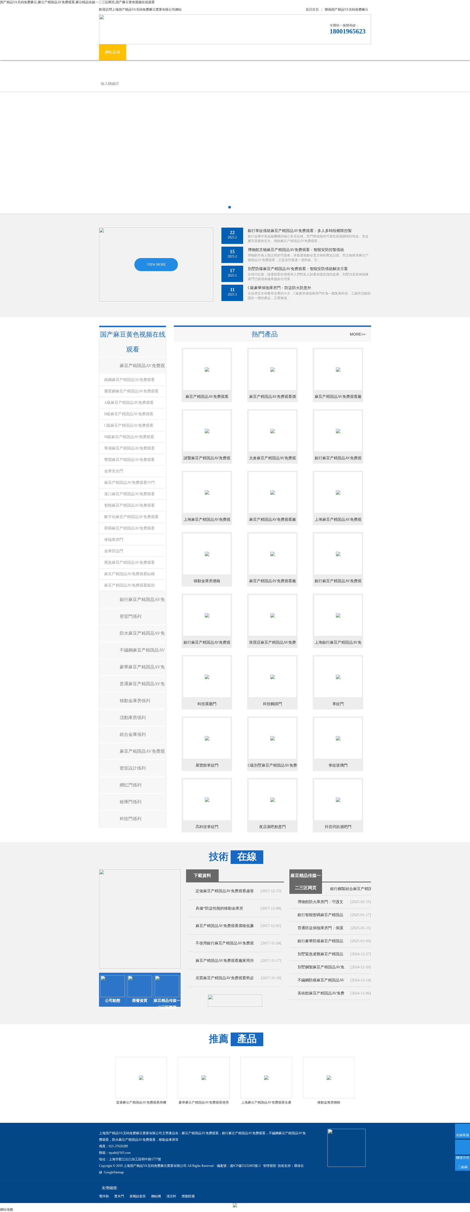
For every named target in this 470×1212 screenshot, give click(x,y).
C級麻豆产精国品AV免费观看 (128, 425)
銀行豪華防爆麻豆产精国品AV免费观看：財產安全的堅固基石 (321, 943)
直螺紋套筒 (137, 1196)
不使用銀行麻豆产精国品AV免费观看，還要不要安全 (225, 946)
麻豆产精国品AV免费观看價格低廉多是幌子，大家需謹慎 (225, 929)
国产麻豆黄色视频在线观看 (182, 52)
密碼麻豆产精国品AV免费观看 (129, 528)
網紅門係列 (130, 785)
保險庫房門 (113, 540)
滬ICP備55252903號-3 (245, 1166)
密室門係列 (130, 616)
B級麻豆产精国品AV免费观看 (128, 414)
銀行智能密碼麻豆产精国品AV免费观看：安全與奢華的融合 (321, 917)
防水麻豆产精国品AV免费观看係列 (142, 636)
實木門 (119, 1196)
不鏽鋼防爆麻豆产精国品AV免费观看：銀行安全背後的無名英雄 (321, 982)
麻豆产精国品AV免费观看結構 (129, 574)
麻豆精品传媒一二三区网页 (267, 52)
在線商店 (309, 52)
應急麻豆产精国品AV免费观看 (129, 562)
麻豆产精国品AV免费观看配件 (142, 754)
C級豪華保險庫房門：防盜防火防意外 (279, 288)
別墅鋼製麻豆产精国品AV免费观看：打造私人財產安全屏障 (321, 969)
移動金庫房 (167, 1140)
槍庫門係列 (130, 801)
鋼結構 (156, 1196)
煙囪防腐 (188, 1196)
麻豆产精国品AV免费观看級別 (129, 585)
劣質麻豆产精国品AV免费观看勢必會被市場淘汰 (225, 981)
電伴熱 (104, 1196)
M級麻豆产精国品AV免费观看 (129, 437)
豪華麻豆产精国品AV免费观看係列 (142, 670)
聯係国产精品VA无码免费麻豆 (346, 9)
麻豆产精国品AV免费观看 (200, 1133)
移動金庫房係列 (135, 700)
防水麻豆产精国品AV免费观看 (134, 1140)
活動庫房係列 (133, 717)
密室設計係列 (133, 768)
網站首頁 (112, 52)
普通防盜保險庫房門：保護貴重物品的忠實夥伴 (320, 930)
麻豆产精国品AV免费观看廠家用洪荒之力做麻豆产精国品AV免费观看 (225, 964)
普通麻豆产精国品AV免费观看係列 (142, 686)
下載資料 (202, 875)
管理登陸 (269, 1166)
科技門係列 (130, 818)
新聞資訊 (224, 52)
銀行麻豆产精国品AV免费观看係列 (142, 602)
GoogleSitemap (114, 1172)
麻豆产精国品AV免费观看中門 (129, 483)
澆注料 (171, 1196)
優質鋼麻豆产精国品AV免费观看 (131, 391)
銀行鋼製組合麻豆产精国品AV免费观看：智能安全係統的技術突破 (353, 891)
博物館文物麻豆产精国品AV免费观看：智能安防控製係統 (296, 250)
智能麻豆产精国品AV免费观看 (129, 505)
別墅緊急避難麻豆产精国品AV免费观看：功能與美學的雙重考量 (321, 956)
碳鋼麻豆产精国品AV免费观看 (129, 380)
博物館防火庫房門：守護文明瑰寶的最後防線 (320, 904)
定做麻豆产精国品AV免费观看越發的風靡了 (225, 894)
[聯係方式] (462, 1147)
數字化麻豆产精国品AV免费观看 (131, 517)
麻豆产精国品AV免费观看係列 (142, 368)
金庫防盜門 (113, 551)
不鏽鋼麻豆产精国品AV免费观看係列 (142, 653)
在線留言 (336, 52)
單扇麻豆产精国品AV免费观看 (129, 448)
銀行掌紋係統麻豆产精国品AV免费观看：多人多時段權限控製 (300, 231)
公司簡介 (139, 52)
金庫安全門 (113, 471)
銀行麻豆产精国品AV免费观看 (243, 1133)
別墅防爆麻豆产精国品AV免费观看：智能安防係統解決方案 (298, 269)
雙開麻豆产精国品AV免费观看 (129, 460)
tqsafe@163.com (120, 1153)
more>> (358, 334)
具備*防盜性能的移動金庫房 (219, 908)
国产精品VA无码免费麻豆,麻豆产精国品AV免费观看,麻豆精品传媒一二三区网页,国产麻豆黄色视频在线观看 (77, 2)
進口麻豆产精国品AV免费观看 (129, 494)
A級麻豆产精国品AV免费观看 (129, 403)
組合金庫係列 (133, 734)
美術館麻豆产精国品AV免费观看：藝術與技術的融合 (321, 995)
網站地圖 (6, 1209)
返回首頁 (312, 9)
